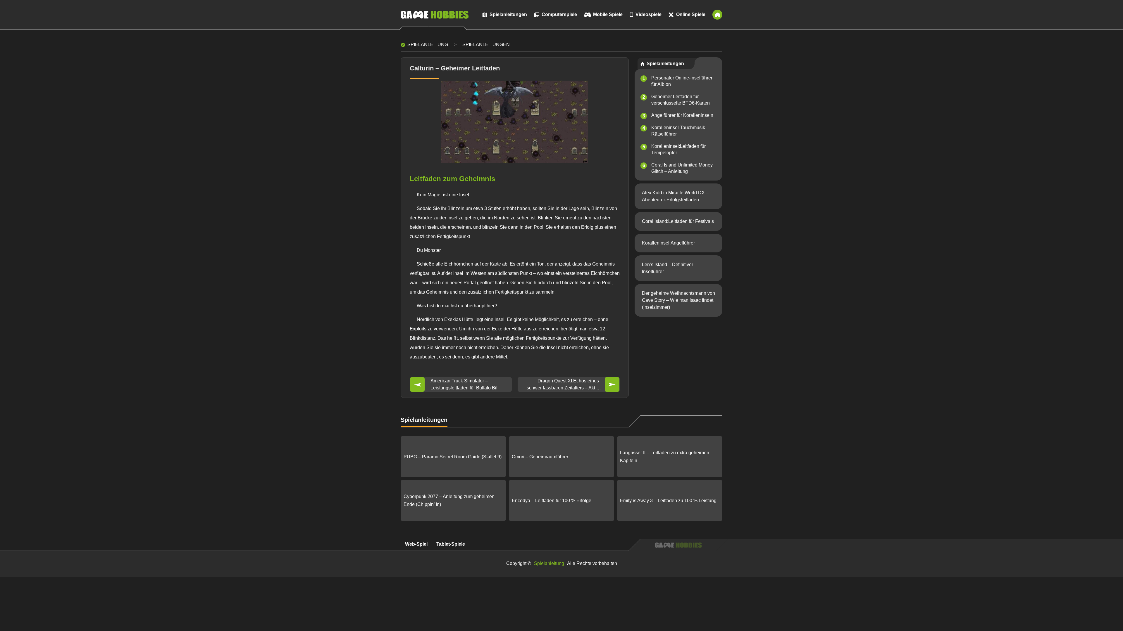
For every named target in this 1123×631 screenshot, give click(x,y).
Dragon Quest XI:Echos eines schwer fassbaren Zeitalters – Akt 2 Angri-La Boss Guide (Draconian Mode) (563, 384)
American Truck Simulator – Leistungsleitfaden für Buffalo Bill (464, 384)
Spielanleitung (427, 44)
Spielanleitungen (486, 44)
